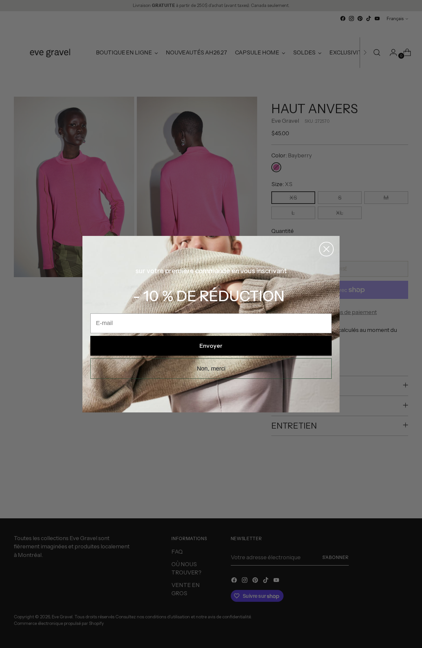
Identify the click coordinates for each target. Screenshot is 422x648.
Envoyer (211, 345)
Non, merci (211, 368)
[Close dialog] (326, 249)
